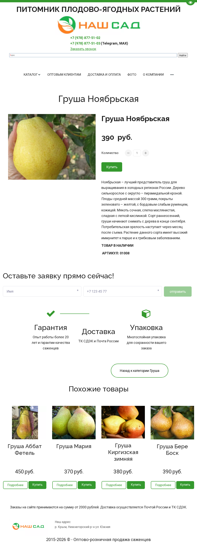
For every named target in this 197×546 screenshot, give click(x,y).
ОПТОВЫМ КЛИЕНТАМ (64, 74)
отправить (178, 292)
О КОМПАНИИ (153, 74)
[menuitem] (32, 74)
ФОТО (131, 74)
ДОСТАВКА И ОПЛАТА (104, 74)
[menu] (98, 74)
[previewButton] (15, 485)
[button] (32, 74)
